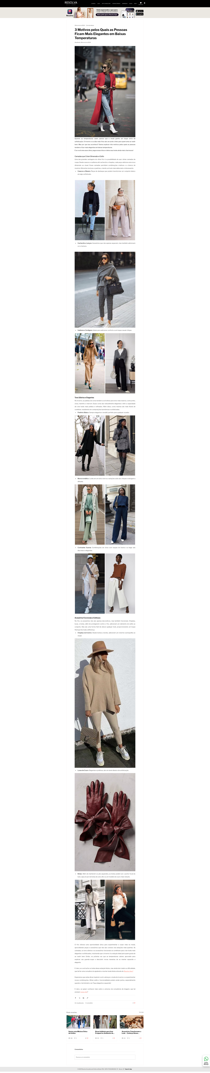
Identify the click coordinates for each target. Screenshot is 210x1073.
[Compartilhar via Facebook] (75, 998)
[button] (144, 2)
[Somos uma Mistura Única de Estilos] (78, 1022)
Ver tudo (141, 1012)
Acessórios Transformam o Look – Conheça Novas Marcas (131, 1032)
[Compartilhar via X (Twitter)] (79, 998)
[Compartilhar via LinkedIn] (83, 998)
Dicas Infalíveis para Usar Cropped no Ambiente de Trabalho (104, 1032)
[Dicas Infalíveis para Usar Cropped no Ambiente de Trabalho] (105, 1022)
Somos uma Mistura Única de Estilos (77, 1032)
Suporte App (128, 1069)
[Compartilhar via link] (87, 998)
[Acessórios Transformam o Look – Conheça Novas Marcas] (131, 1022)
